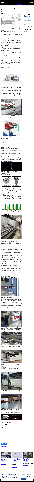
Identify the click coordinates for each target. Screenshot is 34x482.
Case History (26, 31)
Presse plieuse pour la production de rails (5, 459)
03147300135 (18, 481)
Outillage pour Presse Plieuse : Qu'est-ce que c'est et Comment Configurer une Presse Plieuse (16, 460)
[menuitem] (7, 2)
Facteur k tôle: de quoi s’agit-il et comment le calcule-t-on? (27, 459)
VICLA (5, 424)
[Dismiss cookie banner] (31, 471)
